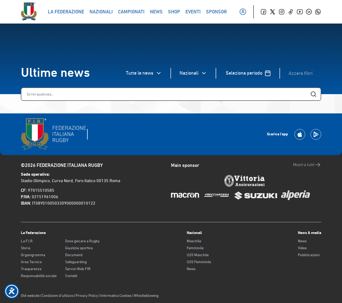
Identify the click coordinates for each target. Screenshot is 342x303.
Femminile (195, 248)
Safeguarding (76, 262)
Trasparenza (31, 269)
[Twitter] (272, 12)
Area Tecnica (31, 262)
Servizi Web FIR (78, 269)
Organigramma (33, 255)
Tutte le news (139, 73)
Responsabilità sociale (39, 276)
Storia (25, 248)
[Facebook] (263, 12)
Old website (30, 295)
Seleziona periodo (244, 73)
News (191, 269)
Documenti (74, 255)
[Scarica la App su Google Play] (315, 134)
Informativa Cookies (116, 295)
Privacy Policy (87, 295)
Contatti (71, 276)
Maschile (194, 241)
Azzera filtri (301, 73)
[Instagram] (281, 12)
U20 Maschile (198, 255)
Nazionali (189, 73)
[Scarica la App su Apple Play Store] (299, 134)
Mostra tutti (303, 164)
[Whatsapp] (318, 12)
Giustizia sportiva (79, 248)
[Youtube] (300, 12)
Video (302, 248)
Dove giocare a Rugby (82, 241)
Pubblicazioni (309, 255)
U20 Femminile (199, 262)
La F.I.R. (27, 241)
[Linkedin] (309, 12)
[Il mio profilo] (243, 12)
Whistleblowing (146, 295)
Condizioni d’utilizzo (57, 295)
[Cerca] (313, 94)
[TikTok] (290, 12)
